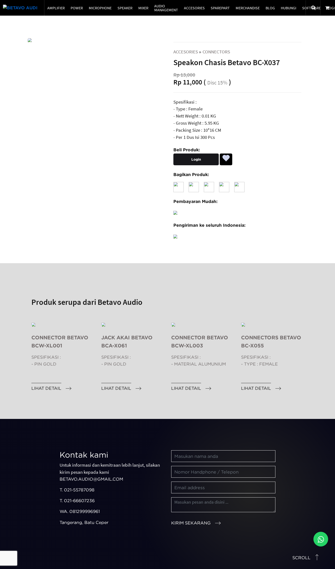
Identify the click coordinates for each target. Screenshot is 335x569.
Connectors (216, 52)
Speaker (124, 7)
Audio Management (166, 7)
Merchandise (248, 7)
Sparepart (220, 7)
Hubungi (288, 7)
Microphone (100, 7)
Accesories (194, 7)
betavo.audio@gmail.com (91, 479)
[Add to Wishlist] (226, 157)
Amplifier (56, 7)
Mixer (143, 7)
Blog (270, 7)
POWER (77, 7)
